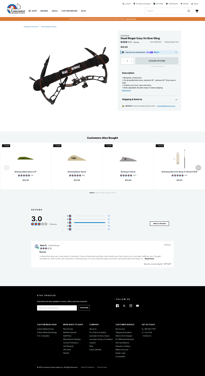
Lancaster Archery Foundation (101, 339)
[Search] (190, 11)
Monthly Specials (70, 332)
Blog (83, 11)
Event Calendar (95, 350)
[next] (198, 168)
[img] (122, 42)
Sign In (196, 4)
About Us (93, 329)
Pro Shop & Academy (97, 332)
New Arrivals (68, 329)
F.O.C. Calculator (43, 336)
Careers (92, 343)
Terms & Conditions (87, 367)
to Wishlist (158, 66)
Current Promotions (70, 343)
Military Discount (122, 350)
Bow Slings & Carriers (49, 27)
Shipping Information (124, 332)
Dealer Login (121, 353)
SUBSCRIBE (84, 308)
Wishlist (186, 4)
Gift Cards (67, 350)
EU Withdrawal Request (125, 339)
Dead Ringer (125, 35)
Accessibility (120, 356)
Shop (34, 11)
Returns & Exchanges (124, 336)
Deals (55, 11)
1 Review (136, 42)
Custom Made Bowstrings (47, 332)
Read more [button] (149, 259)
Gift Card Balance (122, 343)
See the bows (131, 19)
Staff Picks (67, 336)
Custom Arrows (69, 11)
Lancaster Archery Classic (99, 336)
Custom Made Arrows (45, 329)
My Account (120, 329)
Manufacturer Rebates (72, 339)
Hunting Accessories (31, 27)
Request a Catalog (123, 346)
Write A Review (159, 224)
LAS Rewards (68, 346)
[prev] (6, 168)
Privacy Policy (102, 367)
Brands (44, 11)
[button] (0, 167)
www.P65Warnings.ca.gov (166, 106)
